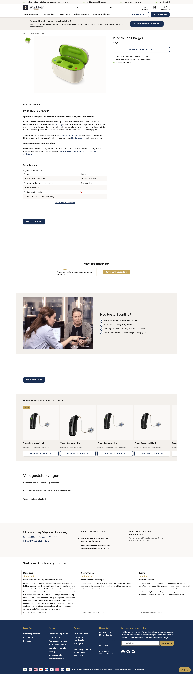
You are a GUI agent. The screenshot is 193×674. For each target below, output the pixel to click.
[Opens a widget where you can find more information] (184, 670)
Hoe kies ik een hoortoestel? (80, 638)
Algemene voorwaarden (123, 669)
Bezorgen (53, 651)
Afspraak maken (56, 655)
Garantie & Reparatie (58, 633)
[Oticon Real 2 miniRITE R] (152, 422)
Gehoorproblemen (101, 14)
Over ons (64, 14)
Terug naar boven (34, 221)
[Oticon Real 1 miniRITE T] (115, 422)
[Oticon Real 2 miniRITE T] (78, 422)
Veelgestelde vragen (58, 641)
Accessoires (49, 14)
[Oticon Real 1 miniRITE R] (41, 422)
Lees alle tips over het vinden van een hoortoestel (83, 652)
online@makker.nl (107, 640)
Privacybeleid (139, 669)
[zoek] (111, 8)
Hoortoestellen (31, 14)
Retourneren (54, 637)
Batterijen (27, 641)
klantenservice (78, 138)
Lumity (59, 124)
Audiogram (79, 643)
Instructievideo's (56, 658)
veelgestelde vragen (69, 135)
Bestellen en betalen (58, 648)
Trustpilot (102, 531)
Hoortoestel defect (57, 644)
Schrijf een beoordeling (116, 272)
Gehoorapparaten (31, 633)
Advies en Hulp (80, 14)
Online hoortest (81, 633)
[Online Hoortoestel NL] (33, 7)
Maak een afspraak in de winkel (147, 24)
